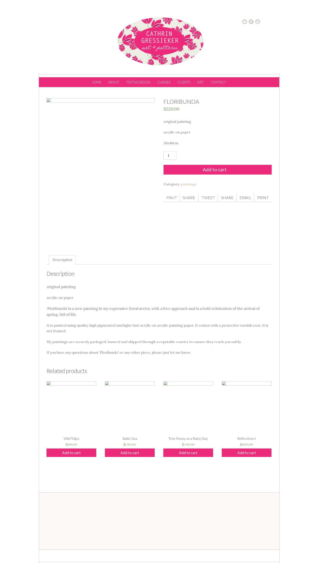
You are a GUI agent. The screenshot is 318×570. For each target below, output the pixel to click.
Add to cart (214, 169)
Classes (163, 82)
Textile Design (138, 82)
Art (200, 82)
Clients (184, 82)
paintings (188, 184)
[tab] (62, 260)
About (113, 82)
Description (62, 259)
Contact (218, 82)
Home (96, 82)
